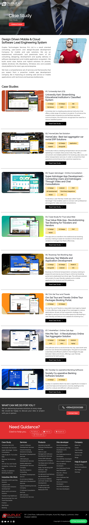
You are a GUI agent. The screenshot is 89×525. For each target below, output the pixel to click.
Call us (35, 431)
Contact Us (78, 455)
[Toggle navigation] (86, 3)
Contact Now (73, 413)
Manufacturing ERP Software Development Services (45, 447)
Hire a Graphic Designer (63, 461)
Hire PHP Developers (62, 486)
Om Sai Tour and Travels (9, 464)
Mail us (47, 431)
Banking (4, 507)
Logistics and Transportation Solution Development (9, 487)
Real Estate (5, 505)
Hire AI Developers (62, 445)
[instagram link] (11, 522)
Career (77, 447)
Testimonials (78, 452)
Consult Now (16, 24)
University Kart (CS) (8, 445)
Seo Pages (78, 469)
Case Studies (78, 450)
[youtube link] (5, 522)
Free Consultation (79, 521)
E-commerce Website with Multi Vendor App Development (45, 481)
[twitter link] (8, 522)
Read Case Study (55, 123)
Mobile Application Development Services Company (27, 465)
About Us (77, 445)
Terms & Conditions (81, 467)
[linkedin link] (13, 522)
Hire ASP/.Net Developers (64, 459)
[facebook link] (2, 522)
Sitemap (77, 472)
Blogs (76, 457)
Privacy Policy (79, 465)
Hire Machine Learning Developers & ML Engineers (63, 450)
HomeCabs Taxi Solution (9, 447)
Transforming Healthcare (9, 496)
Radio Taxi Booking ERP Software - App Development (45, 470)
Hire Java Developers (62, 489)
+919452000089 (74, 407)
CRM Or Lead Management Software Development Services (45, 454)
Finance (4, 503)
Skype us (60, 431)
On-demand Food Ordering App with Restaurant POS (44, 487)
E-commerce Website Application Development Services (28, 481)
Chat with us (39, 435)
